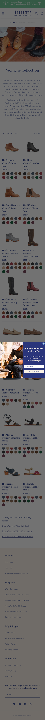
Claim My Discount (34, 371)
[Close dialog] (43, 343)
